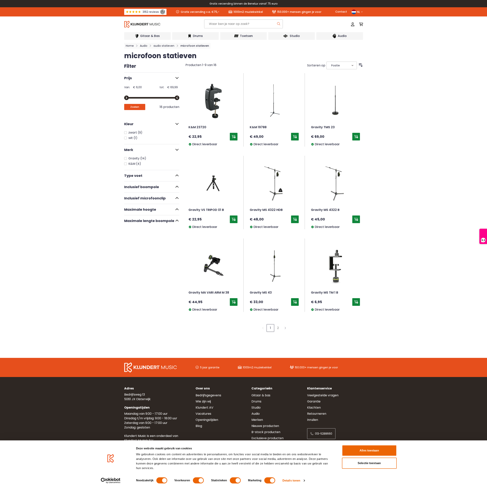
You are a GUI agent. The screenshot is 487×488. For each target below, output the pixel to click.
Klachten (314, 407)
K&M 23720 (197, 127)
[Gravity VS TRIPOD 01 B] (212, 183)
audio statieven (163, 46)
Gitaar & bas (260, 395)
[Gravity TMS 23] (335, 100)
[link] (263, 328)
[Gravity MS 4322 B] (335, 183)
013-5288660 (323, 434)
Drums (256, 401)
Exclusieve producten (267, 438)
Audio (143, 46)
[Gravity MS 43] (274, 266)
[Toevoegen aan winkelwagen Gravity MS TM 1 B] (356, 302)
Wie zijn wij (203, 401)
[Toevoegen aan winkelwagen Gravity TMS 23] (356, 136)
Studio (256, 407)
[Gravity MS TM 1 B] (335, 266)
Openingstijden (207, 420)
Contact (341, 12)
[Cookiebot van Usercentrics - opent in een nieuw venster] (110, 480)
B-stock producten (265, 432)
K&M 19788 (258, 127)
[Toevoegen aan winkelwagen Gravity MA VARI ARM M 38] (233, 302)
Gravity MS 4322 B (325, 210)
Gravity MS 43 (261, 293)
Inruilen (312, 420)
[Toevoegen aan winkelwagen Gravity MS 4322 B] (356, 219)
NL (358, 12)
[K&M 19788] (274, 100)
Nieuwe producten (265, 426)
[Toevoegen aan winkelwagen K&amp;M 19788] (295, 136)
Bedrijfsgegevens (208, 395)
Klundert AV (204, 407)
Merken (257, 420)
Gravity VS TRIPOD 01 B (206, 210)
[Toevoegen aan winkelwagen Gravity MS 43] (295, 302)
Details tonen (291, 480)
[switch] (198, 480)
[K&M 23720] (212, 100)
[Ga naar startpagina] (164, 24)
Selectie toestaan (369, 463)
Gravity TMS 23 (323, 127)
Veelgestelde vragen (323, 395)
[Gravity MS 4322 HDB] (274, 183)
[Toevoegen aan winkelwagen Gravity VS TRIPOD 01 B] (233, 219)
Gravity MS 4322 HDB (266, 210)
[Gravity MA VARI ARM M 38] (212, 266)
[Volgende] (285, 328)
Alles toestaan (369, 450)
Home (130, 46)
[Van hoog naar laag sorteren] (360, 65)
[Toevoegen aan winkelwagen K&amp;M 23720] (233, 136)
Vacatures (203, 413)
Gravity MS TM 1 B (324, 293)
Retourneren (316, 413)
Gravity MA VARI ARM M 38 (208, 293)
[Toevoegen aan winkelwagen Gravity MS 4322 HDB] (295, 219)
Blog (199, 426)
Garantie (314, 401)
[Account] (352, 24)
